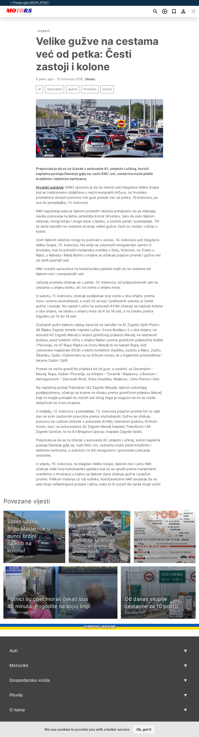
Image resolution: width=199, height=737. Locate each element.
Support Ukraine (99, 627)
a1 (39, 89)
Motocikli (18, 665)
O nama (17, 709)
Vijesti (44, 31)
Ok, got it (143, 729)
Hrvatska (89, 89)
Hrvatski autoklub (50, 187)
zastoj (107, 89)
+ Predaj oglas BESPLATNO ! (29, 2)
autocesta (54, 89)
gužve (72, 89)
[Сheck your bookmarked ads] (174, 11)
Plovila (16, 694)
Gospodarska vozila (29, 680)
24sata (90, 79)
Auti (13, 650)
